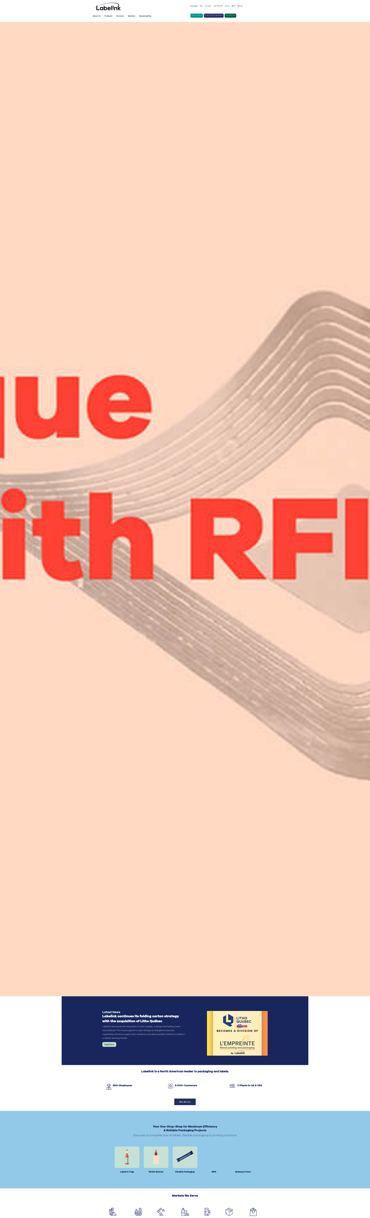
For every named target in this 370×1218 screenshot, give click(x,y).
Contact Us (230, 15)
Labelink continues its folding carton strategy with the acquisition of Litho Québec (236, 1026)
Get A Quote (196, 15)
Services (120, 16)
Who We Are (185, 1102)
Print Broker (194, 6)
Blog (201, 6)
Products (108, 16)
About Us (96, 16)
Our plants (208, 6)
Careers (227, 6)
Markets (131, 16)
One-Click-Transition (214, 15)
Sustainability (145, 16)
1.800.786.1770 (217, 6)
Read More (109, 1044)
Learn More (255, 528)
